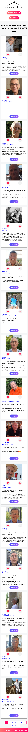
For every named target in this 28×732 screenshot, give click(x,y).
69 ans (8, 658)
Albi (3, 187)
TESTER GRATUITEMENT (14, 12)
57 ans (8, 273)
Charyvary (5, 228)
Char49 (4, 571)
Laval (3, 59)
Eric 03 (4, 485)
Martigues (5, 444)
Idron (3, 530)
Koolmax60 (5, 400)
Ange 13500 (5, 443)
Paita (3, 273)
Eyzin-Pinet (5, 144)
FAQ (6, 730)
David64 (4, 528)
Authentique (5, 614)
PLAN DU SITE (16, 730)
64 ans (12, 615)
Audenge (4, 101)
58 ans (9, 573)
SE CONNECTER (14, 17)
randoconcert (6, 186)
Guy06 (4, 657)
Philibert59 (5, 699)
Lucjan (4, 143)
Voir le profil (14, 73)
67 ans (17, 316)
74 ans (11, 230)
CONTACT (24, 730)
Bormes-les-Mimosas (8, 316)
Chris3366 (5, 100)
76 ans (8, 530)
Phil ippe (4, 314)
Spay (3, 658)
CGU (9, 730)
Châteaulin (5, 230)
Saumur (4, 573)
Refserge (4, 271)
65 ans (11, 144)
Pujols (3, 358)
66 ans (15, 701)
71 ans (17, 401)
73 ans (11, 444)
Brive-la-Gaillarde (7, 701)
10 (18, 725)
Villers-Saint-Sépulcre (8, 401)
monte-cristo (5, 57)
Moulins (4, 487)
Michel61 (4, 357)
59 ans (8, 59)
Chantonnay (5, 615)
